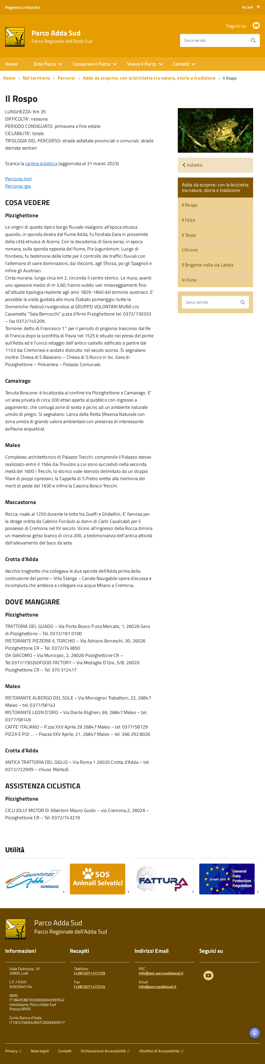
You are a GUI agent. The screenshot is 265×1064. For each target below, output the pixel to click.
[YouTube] (256, 25)
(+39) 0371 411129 (89, 973)
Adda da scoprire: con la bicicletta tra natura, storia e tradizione (149, 77)
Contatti (64, 1051)
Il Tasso (189, 235)
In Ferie (189, 279)
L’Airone (190, 249)
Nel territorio (36, 77)
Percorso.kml (18, 178)
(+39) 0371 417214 (89, 987)
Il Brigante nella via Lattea (207, 264)
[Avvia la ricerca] (253, 40)
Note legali (40, 1051)
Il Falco (188, 219)
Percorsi (66, 77)
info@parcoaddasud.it (157, 987)
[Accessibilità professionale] (254, 1033)
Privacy (11, 1051)
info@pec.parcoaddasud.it (161, 973)
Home (11, 63)
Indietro (194, 165)
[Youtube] (208, 976)
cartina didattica (41, 163)
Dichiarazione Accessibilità (103, 1051)
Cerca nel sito (195, 40)
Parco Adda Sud (62, 36)
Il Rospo (190, 204)
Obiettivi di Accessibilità (159, 1051)
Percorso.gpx (18, 186)
